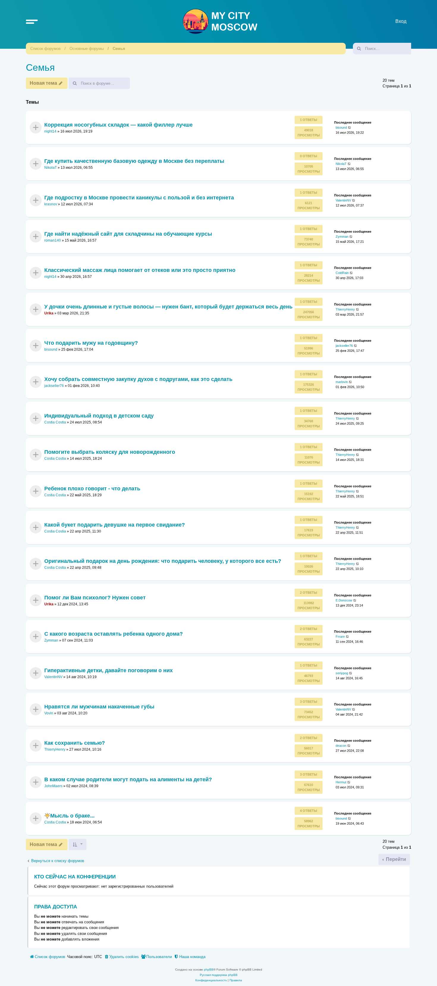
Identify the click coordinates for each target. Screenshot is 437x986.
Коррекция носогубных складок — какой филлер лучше (118, 124)
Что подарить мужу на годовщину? (91, 343)
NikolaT (50, 168)
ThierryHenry (345, 309)
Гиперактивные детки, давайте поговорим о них (108, 670)
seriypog (342, 673)
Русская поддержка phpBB (219, 974)
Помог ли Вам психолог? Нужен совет (95, 598)
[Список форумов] (220, 21)
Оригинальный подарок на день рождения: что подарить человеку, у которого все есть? (162, 561)
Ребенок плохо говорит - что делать (92, 488)
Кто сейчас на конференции (75, 877)
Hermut (341, 782)
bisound (341, 127)
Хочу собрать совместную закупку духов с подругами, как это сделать (138, 379)
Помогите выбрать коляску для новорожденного (109, 452)
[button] (32, 21)
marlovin (342, 382)
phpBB (208, 969)
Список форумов (45, 48)
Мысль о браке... (72, 816)
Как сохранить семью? (74, 743)
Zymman (342, 236)
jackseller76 (344, 345)
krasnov (50, 204)
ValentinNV (343, 200)
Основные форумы (87, 48)
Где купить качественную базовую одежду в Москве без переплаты (134, 161)
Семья (119, 48)
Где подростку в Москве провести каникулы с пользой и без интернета (139, 197)
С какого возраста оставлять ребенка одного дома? (113, 634)
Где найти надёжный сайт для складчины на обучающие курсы (128, 234)
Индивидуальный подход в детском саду (99, 416)
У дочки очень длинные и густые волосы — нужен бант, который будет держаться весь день (168, 306)
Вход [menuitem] (400, 21)
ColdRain (342, 273)
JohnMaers (53, 786)
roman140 (52, 240)
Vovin (48, 713)
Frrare (340, 636)
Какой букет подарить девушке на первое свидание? (114, 525)
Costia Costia (55, 422)
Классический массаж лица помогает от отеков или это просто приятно (139, 270)
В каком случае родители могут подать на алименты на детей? (128, 779)
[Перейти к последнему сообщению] (350, 127)
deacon (341, 745)
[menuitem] (121, 957)
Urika (49, 313)
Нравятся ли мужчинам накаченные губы (99, 707)
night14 (50, 131)
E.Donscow (344, 600)
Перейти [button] (395, 859)
